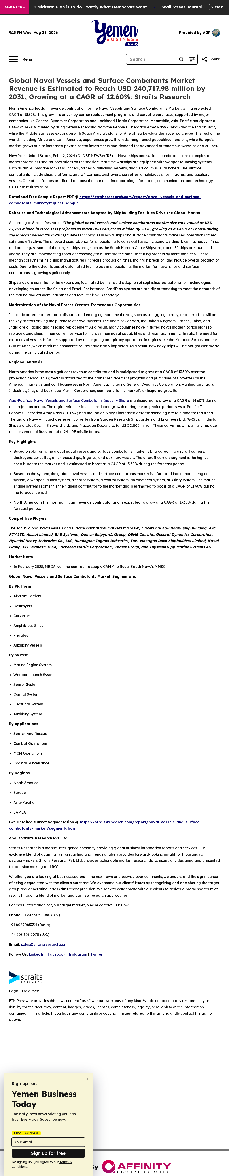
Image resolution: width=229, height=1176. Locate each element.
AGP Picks (14, 7)
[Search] (181, 59)
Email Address (26, 1133)
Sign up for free (48, 1153)
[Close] (87, 1079)
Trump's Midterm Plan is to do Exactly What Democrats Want (83, 7)
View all (218, 7)
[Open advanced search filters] (192, 59)
